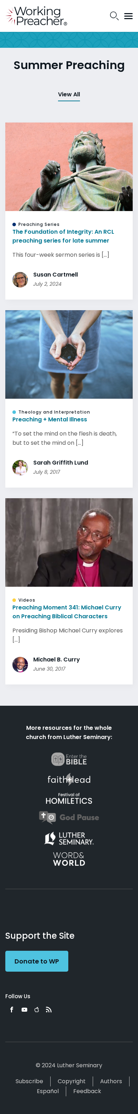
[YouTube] (24, 1009)
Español (48, 1091)
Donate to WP (37, 961)
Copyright (72, 1081)
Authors (111, 1081)
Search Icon (114, 16)
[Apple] (36, 1009)
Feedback (87, 1091)
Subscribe (29, 1081)
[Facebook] (11, 1009)
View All (69, 94)
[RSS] (48, 1009)
